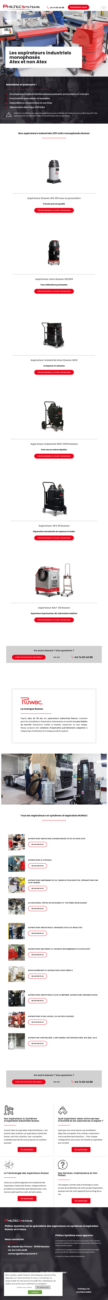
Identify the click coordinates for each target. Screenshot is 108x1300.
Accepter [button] (35, 1292)
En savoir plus (43, 1287)
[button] (54, 210)
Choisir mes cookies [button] (24, 1287)
